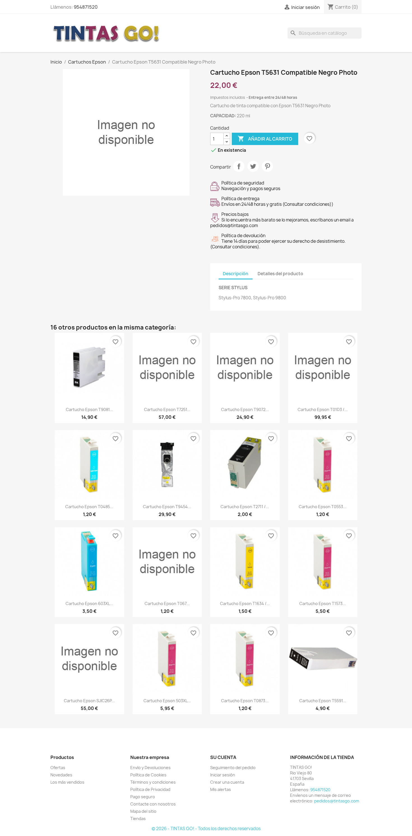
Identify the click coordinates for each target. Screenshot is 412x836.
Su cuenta (223, 757)
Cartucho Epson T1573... (322, 603)
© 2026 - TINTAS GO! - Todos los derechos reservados (206, 829)
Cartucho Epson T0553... (322, 506)
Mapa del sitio (143, 811)
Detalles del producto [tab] (280, 274)
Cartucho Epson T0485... (89, 506)
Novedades (61, 774)
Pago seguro (142, 796)
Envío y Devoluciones (150, 767)
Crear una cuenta (227, 782)
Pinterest (267, 166)
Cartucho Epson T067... (167, 603)
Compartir (238, 166)
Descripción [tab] (235, 274)
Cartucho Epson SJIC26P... (89, 700)
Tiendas (138, 818)
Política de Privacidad (150, 789)
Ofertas (57, 767)
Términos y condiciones (153, 782)
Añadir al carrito (265, 138)
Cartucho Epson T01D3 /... (323, 409)
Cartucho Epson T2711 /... (245, 506)
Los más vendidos (67, 782)
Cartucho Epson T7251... (167, 409)
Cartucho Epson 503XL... (167, 700)
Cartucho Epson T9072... (245, 409)
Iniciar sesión (222, 774)
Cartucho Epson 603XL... (89, 603)
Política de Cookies (148, 774)
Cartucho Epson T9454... (167, 506)
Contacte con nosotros (153, 804)
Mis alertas (220, 789)
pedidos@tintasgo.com (336, 801)
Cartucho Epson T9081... (89, 409)
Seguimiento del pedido (233, 767)
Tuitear (253, 166)
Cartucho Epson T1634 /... (245, 603)
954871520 (86, 7)
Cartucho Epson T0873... (245, 700)
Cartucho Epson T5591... (322, 700)
